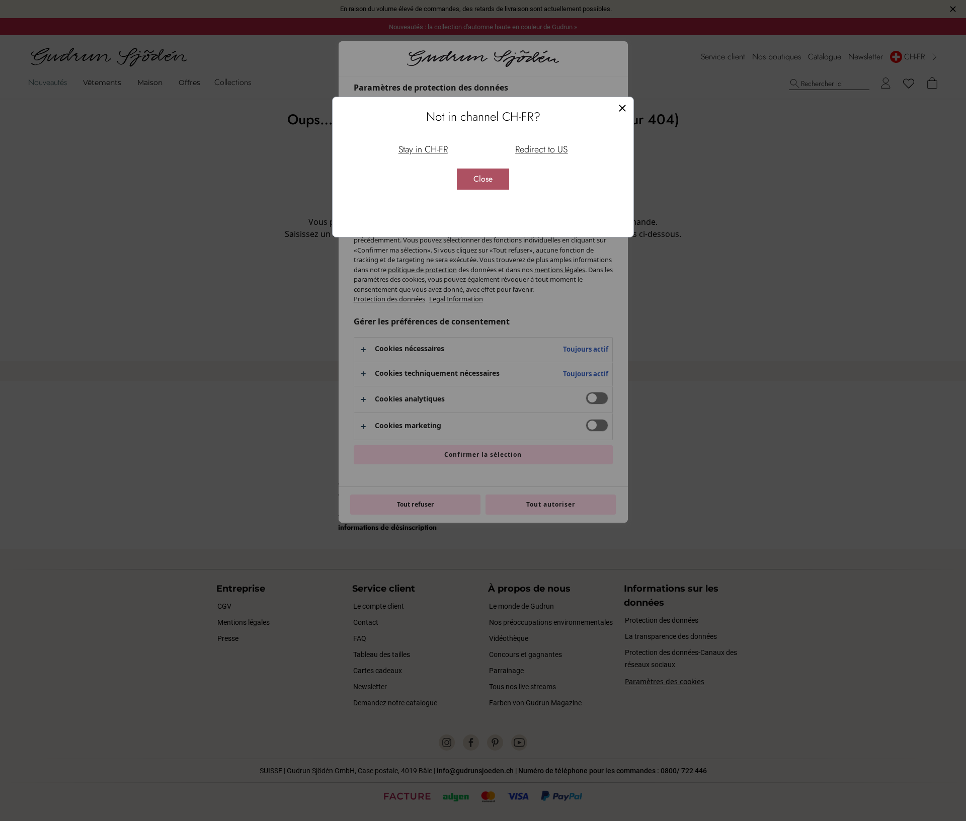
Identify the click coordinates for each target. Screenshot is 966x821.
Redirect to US (541, 149)
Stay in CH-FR (423, 149)
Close (483, 179)
